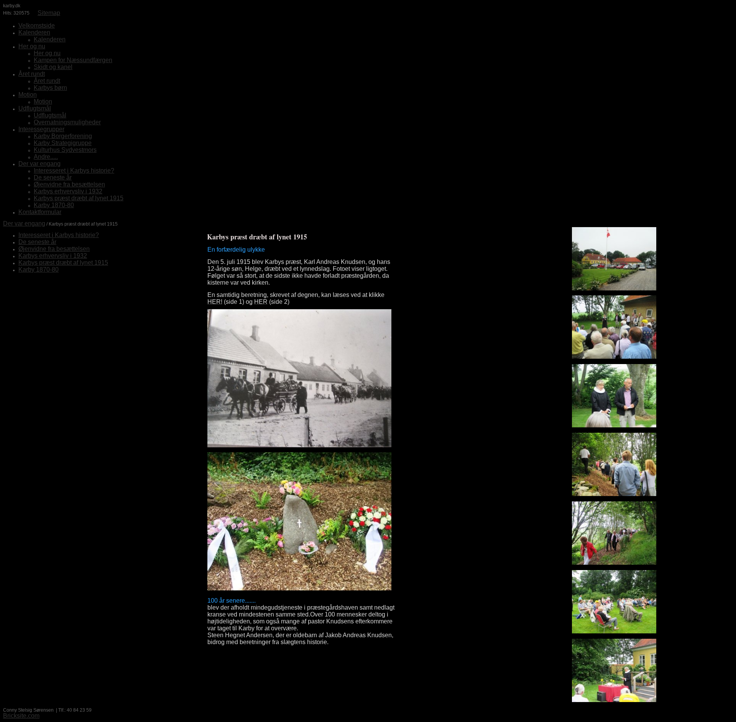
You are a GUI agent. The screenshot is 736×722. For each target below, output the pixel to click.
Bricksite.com (21, 715)
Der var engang (24, 223)
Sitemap (49, 13)
